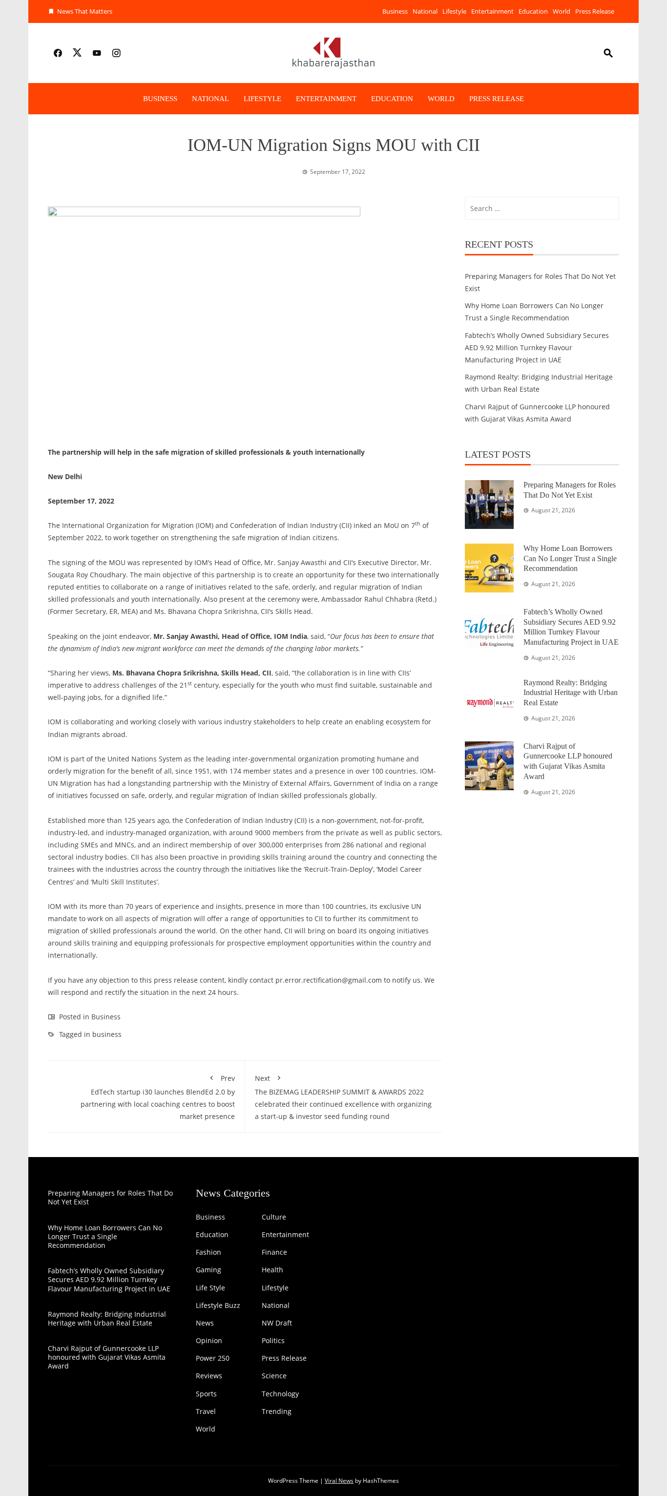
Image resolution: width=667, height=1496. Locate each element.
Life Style (210, 1288)
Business (395, 11)
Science (274, 1375)
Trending (277, 1411)
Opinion (209, 1340)
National (425, 11)
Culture (274, 1217)
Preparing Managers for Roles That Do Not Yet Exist (110, 1197)
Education (533, 11)
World (561, 11)
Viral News (339, 1480)
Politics (273, 1340)
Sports (206, 1394)
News (205, 1323)
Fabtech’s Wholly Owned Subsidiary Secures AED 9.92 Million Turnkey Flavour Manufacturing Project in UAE (537, 347)
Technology (280, 1394)
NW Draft (277, 1323)
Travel (206, 1411)
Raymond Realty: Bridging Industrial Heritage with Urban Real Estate (570, 692)
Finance (274, 1252)
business (107, 1034)
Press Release (594, 11)
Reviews (209, 1375)
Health (272, 1269)
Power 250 (212, 1358)
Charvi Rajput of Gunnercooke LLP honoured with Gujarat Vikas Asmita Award (107, 1357)
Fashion (208, 1252)
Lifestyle (454, 11)
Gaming (208, 1269)
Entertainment (492, 11)
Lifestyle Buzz (218, 1305)
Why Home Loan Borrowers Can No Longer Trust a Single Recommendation (570, 558)
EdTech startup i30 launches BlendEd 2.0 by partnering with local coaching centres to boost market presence (158, 1097)
